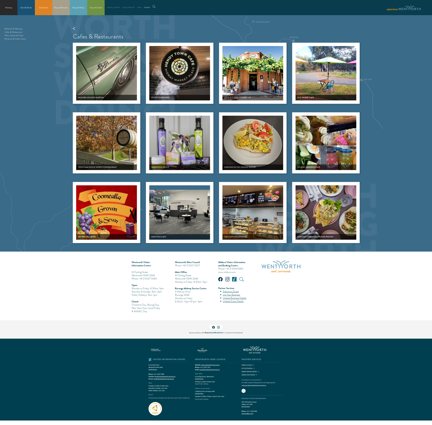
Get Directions (152, 369)
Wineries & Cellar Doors (15, 38)
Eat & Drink (26, 7)
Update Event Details (233, 301)
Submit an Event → (248, 365)
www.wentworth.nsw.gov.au (210, 365)
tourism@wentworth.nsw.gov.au (165, 376)
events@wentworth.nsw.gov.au (164, 379)
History (8, 7)
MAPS (139, 7)
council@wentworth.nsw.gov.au (209, 370)
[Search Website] (244, 391)
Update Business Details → (250, 371)
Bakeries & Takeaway (13, 28)
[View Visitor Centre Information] (150, 359)
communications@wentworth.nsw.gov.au (254, 385)
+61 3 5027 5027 (205, 367)
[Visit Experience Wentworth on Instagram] (218, 327)
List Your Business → (248, 368)
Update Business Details (234, 298)
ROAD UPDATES (129, 7)
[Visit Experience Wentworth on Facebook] (213, 327)
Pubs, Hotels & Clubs (13, 35)
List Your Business (231, 294)
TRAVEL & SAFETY (113, 7)
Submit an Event (231, 291)
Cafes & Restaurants (13, 32)
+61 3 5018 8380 (252, 411)
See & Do (43, 7)
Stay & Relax (78, 7)
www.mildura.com (227, 272)
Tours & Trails (96, 7)
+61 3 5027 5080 (159, 374)
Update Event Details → (249, 375)
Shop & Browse (61, 7)
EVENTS (147, 7)
